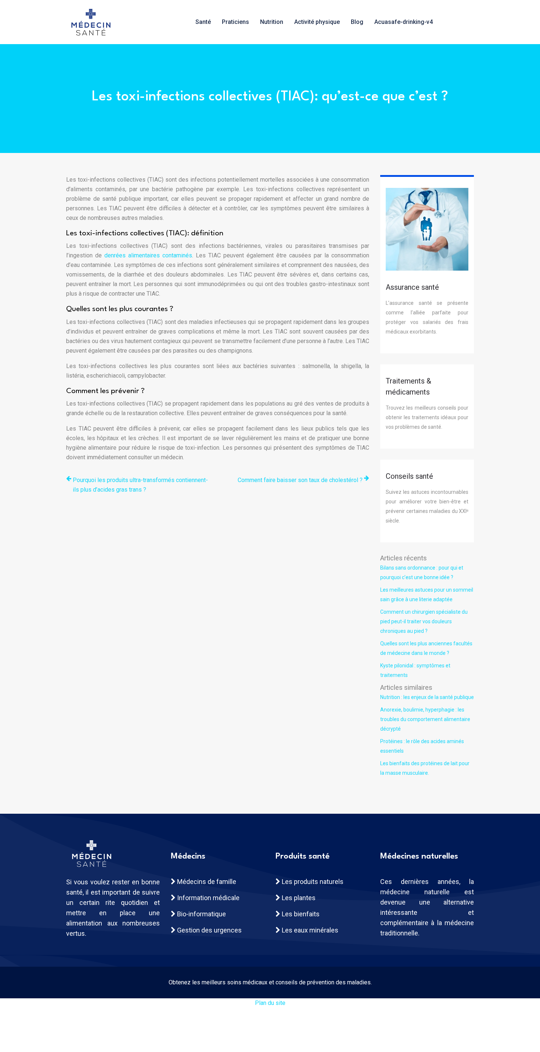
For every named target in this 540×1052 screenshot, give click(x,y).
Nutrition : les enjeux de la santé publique (427, 697)
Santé (203, 21)
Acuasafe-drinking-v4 (403, 21)
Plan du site (270, 1002)
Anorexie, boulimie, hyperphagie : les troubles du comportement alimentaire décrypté (425, 719)
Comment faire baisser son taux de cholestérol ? (300, 480)
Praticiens (235, 21)
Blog (357, 21)
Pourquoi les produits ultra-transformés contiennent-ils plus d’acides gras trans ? (140, 485)
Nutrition (271, 21)
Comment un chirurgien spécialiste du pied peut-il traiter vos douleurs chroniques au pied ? (424, 621)
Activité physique (317, 21)
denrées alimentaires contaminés (148, 255)
